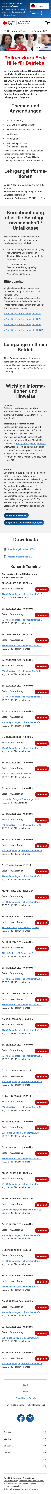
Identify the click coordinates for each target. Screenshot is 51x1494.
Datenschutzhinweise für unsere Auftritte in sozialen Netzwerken (24, 1482)
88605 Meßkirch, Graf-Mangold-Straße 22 (22, 645)
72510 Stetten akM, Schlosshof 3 (17, 773)
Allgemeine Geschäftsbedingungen (24, 522)
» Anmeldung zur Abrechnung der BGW (22, 319)
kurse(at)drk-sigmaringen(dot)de (31, 443)
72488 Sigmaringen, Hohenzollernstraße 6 (22, 594)
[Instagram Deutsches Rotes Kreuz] (30, 1418)
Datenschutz (16, 1477)
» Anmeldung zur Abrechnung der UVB (22, 324)
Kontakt (7, 1477)
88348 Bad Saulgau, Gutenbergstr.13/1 (20, 799)
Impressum (34, 1483)
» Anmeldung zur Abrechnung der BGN (22, 313)
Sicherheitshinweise (16, 515)
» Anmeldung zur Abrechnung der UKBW (23, 330)
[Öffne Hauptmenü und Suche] (47, 23)
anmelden (42, 589)
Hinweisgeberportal (11, 1486)
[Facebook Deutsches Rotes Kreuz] (21, 1418)
